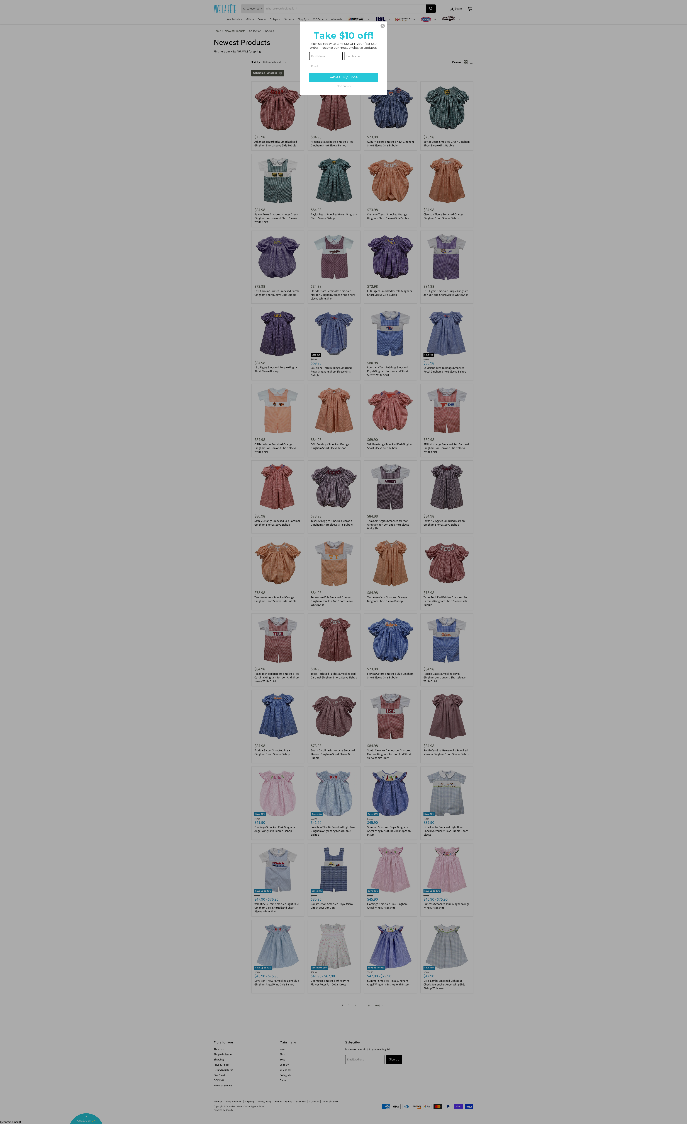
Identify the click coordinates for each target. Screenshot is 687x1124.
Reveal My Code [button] (344, 77)
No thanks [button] (343, 86)
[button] (383, 26)
